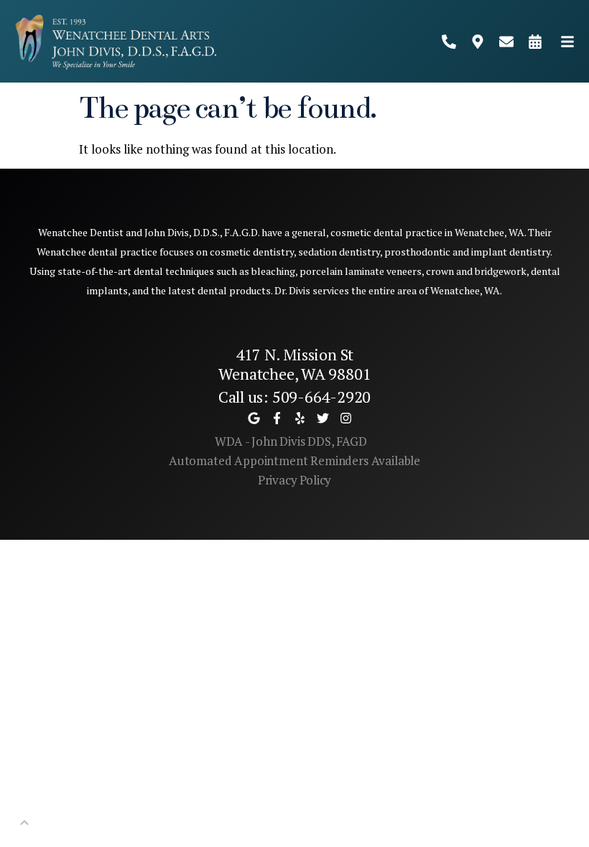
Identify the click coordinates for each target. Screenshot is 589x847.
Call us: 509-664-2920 (294, 396)
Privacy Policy (295, 480)
